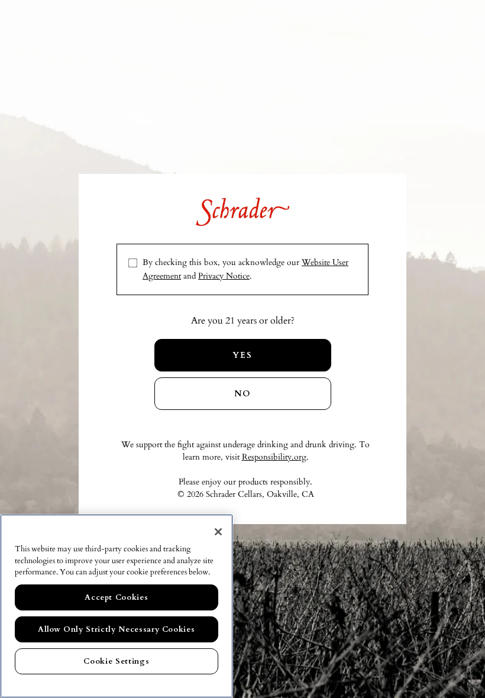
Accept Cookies (116, 597)
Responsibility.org (274, 457)
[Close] (218, 532)
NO (242, 393)
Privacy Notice (224, 276)
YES (242, 355)
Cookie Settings (116, 661)
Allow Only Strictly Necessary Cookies (116, 629)
